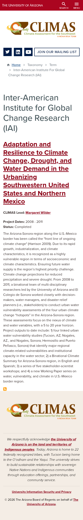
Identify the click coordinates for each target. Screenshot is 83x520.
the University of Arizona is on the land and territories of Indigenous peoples (40, 444)
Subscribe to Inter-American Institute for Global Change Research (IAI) (5, 389)
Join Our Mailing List (57, 52)
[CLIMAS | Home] (41, 29)
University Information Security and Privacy (41, 492)
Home (16, 65)
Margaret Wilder (38, 213)
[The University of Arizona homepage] (25, 5)
